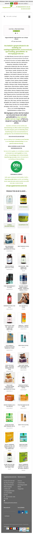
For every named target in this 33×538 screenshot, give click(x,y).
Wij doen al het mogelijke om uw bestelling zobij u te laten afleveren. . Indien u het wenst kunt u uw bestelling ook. (16, 155)
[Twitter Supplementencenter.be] (22, 512)
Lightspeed (6, 526)
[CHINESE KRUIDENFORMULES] (9, 217)
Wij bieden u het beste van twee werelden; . (16, 130)
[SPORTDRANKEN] (23, 199)
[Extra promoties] (16, 30)
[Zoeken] (4, 16)
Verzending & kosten (22, 485)
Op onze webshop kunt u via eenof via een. (16, 141)
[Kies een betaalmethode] (7, 528)
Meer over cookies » (23, 3)
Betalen (19, 486)
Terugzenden (21, 489)
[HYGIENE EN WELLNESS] (9, 199)
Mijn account (26, 9)
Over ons (20, 481)
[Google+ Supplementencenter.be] (26, 512)
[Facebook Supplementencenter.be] (19, 512)
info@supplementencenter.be (16, 186)
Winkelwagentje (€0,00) (23, 7)
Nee (16, 3)
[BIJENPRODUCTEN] (23, 217)
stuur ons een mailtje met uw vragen (16, 118)
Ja (11, 3)
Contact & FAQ (21, 482)
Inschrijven (7, 516)
